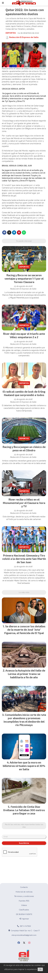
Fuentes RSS (24, 901)
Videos (24, 905)
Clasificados (24, 909)
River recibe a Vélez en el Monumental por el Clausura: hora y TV (24, 503)
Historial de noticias (24, 892)
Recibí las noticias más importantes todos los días (24, 825)
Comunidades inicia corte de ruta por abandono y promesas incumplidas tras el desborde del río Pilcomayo (25, 719)
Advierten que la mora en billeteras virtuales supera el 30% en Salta (24, 766)
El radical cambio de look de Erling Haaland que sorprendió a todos (24, 393)
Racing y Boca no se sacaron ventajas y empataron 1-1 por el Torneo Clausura (24, 278)
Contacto (24, 887)
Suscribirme (24, 843)
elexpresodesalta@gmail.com (24, 935)
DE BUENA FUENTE (24, 914)
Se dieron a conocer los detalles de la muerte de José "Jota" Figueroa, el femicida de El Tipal (24, 630)
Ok (40, 969)
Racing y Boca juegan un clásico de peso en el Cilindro (24, 448)
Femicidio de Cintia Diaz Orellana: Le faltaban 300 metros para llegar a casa (24, 810)
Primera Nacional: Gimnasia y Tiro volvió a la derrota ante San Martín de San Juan (24, 559)
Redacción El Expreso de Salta (23, 37)
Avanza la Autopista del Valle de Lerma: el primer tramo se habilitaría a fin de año (25, 674)
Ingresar (25, 918)
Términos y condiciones (24, 896)
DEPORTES (11, 33)
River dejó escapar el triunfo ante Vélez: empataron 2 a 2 (24, 335)
